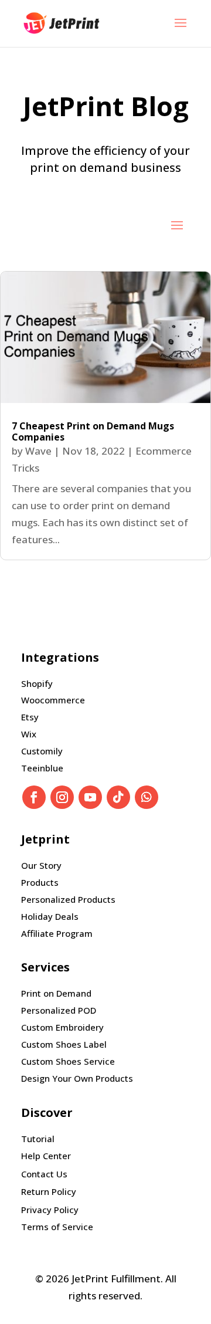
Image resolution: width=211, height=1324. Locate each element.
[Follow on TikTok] (118, 797)
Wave (38, 451)
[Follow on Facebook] (34, 797)
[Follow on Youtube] (90, 797)
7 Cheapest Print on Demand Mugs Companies (93, 431)
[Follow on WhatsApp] (146, 797)
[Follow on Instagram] (62, 797)
